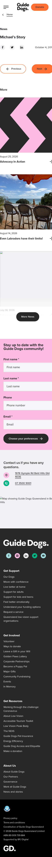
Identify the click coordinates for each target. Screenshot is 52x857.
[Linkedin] (26, 555)
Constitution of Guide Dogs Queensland (23, 826)
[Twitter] (34, 555)
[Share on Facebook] (2, 47)
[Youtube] (43, 555)
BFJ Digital (23, 839)
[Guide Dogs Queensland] (23, 7)
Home (10, 14)
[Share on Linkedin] (21, 47)
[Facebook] (8, 555)
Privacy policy (10, 818)
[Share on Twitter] (12, 47)
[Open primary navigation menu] (6, 7)
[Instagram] (17, 555)
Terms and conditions (14, 822)
